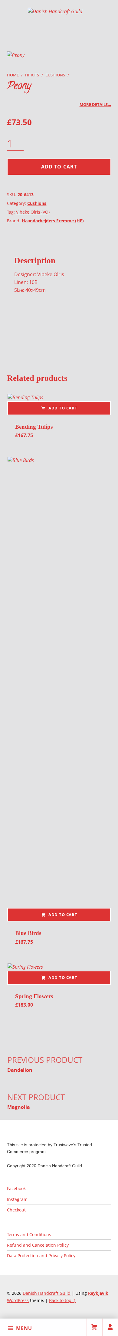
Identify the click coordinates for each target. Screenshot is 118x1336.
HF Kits (32, 75)
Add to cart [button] (62, 408)
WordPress (18, 1300)
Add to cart (59, 166)
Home (13, 75)
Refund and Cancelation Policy (38, 1245)
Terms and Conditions (29, 1234)
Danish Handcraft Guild (46, 1293)
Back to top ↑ (62, 1300)
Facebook (16, 1188)
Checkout (16, 1210)
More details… (95, 104)
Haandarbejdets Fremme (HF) (53, 221)
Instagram (17, 1199)
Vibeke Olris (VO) (33, 212)
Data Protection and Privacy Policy (41, 1255)
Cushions (55, 75)
